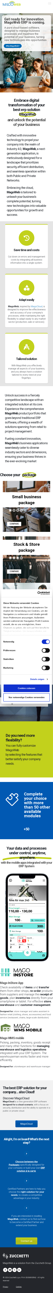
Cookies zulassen (26, 688)
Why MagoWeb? (12, 46)
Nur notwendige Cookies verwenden (27, 697)
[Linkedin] (19, 1270)
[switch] (46, 650)
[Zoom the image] (26, 875)
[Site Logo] (12, 3)
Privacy (5, 1287)
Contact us (26, 1241)
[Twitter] (14, 1270)
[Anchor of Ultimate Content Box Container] (26, 486)
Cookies (19, 1287)
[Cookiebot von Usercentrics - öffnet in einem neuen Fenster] (38, 593)
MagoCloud (36, 306)
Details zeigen (37, 679)
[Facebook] (5, 1270)
